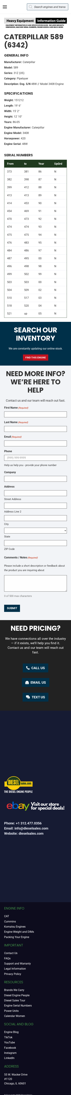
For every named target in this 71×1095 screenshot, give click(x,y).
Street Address (12, 499)
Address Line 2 (12, 511)
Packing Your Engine (16, 937)
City (6, 524)
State (7, 536)
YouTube (9, 1042)
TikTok (8, 1037)
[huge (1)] (35, 807)
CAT (6, 916)
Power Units (11, 1010)
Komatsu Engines (15, 926)
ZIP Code (9, 549)
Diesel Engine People (16, 995)
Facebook (10, 1047)
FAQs (7, 958)
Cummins (10, 921)
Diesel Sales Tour (14, 1000)
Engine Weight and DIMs (19, 931)
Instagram (10, 1053)
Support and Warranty (17, 963)
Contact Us (10, 953)
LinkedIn (9, 1058)
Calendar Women (14, 1016)
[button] (5, 7)
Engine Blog (11, 1032)
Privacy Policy (12, 974)
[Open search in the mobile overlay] (47, 6)
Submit (12, 608)
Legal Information (15, 968)
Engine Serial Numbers (18, 1005)
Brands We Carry (14, 990)
